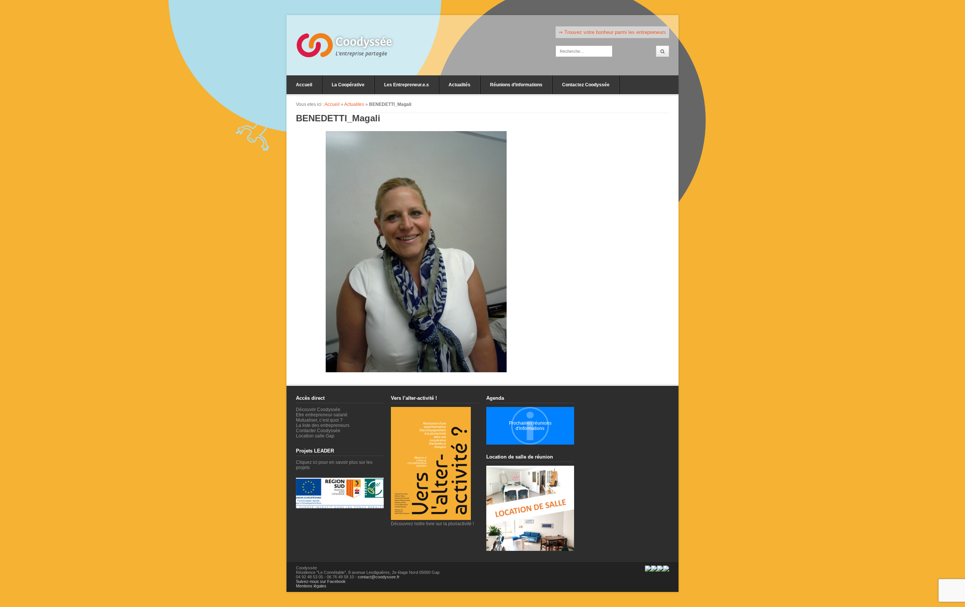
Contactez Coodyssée (586, 84)
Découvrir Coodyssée (318, 409)
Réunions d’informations (516, 84)
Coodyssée (363, 42)
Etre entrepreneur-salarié (322, 414)
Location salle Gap (315, 436)
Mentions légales (311, 586)
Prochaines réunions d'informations (530, 425)
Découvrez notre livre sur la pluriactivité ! (432, 523)
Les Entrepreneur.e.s (406, 84)
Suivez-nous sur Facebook (321, 581)
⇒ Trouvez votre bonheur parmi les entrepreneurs (612, 32)
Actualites (354, 104)
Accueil (304, 84)
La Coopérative (348, 84)
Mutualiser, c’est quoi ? (319, 420)
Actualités (459, 84)
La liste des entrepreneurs (322, 425)
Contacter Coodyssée (318, 430)
